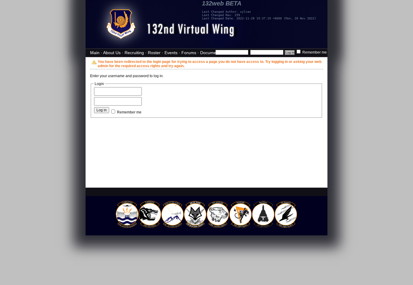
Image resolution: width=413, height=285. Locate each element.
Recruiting (134, 52)
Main (94, 52)
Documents (211, 52)
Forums (188, 52)
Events (170, 52)
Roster (154, 52)
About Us (112, 52)
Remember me (314, 52)
